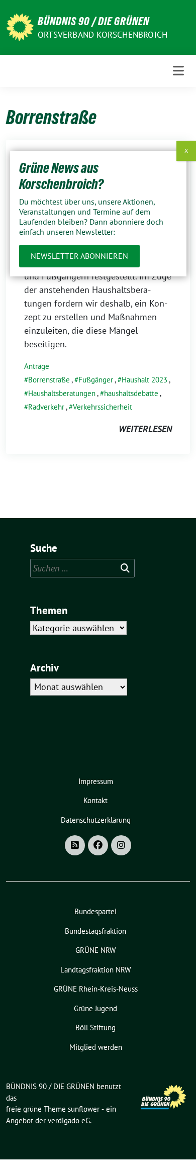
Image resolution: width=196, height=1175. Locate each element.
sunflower (84, 1109)
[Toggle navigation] (178, 70)
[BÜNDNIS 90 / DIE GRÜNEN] (20, 26)
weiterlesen (145, 429)
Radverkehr (46, 407)
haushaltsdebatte (131, 393)
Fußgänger (95, 379)
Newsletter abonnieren (79, 256)
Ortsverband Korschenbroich (102, 34)
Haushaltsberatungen (61, 393)
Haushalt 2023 (144, 379)
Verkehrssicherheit (102, 407)
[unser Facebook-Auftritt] (98, 845)
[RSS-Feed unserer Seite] (75, 845)
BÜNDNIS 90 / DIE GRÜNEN (93, 21)
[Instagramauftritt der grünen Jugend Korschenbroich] (121, 845)
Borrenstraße (49, 379)
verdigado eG (69, 1120)
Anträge (36, 366)
